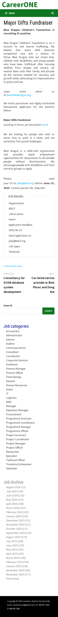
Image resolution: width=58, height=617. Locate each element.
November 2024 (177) (18, 574)
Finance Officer (14, 372)
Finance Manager (16, 368)
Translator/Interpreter (19, 464)
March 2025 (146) (16, 558)
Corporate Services (17, 360)
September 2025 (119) (18, 533)
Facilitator (12, 364)
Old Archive (12, 578)
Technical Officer (15, 460)
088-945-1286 (14, 608)
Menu (12, 13)
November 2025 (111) (18, 524)
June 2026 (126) (15, 495)
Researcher (12, 451)
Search (8, 305)
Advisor (10, 339)
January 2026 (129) (17, 516)
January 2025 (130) (17, 566)
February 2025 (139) (17, 562)
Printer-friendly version (13, 266)
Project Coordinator (17, 439)
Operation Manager (17, 410)
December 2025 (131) (18, 520)
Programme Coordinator (20, 422)
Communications (16, 348)
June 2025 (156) (15, 545)
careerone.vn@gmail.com (24, 605)
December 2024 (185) (18, 570)
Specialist (11, 456)
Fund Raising (13, 377)
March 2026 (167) (16, 508)
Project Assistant (16, 435)
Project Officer (14, 447)
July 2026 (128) (14, 491)
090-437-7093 (44, 605)
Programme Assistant (19, 418)
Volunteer (11, 468)
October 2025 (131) (17, 528)
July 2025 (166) (14, 541)
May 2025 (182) (15, 549)
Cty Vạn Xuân (44, 601)
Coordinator (13, 356)
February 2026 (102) (17, 512)
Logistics (11, 397)
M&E (9, 402)
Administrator (14, 335)
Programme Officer (17, 431)
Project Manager (15, 443)
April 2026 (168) (15, 504)
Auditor (10, 343)
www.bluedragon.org (19, 95)
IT (7, 393)
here (44, 124)
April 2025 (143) (15, 553)
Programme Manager (18, 427)
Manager (11, 406)
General (10, 381)
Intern (9, 389)
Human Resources (16, 385)
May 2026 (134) (15, 499)
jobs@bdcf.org (25, 183)
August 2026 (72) (16, 487)
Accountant (12, 331)
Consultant (12, 352)
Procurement (13, 414)
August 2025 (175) (16, 537)
